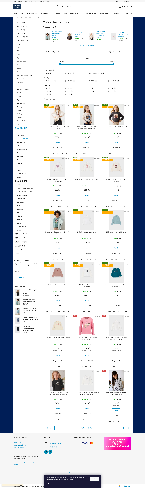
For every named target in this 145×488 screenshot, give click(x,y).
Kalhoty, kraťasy (22, 149)
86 (48, 88)
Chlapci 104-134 (21, 234)
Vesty (18, 86)
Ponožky (19, 107)
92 (69, 88)
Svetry (19, 65)
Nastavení (51, 484)
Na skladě (50, 70)
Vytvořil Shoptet (126, 486)
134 (48, 94)
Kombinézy (20, 82)
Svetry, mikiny (21, 142)
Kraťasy (19, 54)
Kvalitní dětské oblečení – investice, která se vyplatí (26, 463)
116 (70, 91)
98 (91, 88)
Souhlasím (94, 479)
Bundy (19, 72)
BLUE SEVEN (50, 81)
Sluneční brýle (21, 121)
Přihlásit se (20, 277)
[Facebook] (46, 452)
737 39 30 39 (52, 447)
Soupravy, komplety (23, 89)
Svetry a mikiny (21, 61)
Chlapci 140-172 (21, 238)
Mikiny (19, 68)
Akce (48, 73)
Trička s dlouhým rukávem (25, 188)
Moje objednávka (44, 1)
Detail (58, 142)
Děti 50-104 (20, 23)
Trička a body (21, 33)
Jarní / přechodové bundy (24, 75)
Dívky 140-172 (21, 181)
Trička (19, 132)
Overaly (19, 93)
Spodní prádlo (21, 103)
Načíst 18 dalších (87, 428)
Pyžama (19, 96)
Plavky (19, 110)
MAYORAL (115, 81)
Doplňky (19, 114)
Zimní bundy (20, 79)
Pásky (18, 124)
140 (70, 94)
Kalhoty (19, 47)
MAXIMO (92, 81)
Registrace (126, 1)
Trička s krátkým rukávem (24, 192)
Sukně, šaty (20, 146)
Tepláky (19, 58)
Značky (18, 254)
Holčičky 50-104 (22, 26)
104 (113, 88)
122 (91, 91)
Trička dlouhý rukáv (22, 37)
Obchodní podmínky (30, 1)
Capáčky (19, 117)
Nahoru (49, 428)
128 (113, 91)
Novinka (71, 73)
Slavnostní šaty (21, 242)
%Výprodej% (20, 246)
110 (48, 91)
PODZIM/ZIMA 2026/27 (96, 73)
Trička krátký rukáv (22, 40)
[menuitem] (19, 14)
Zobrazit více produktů (86, 45)
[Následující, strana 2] (124, 428)
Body (18, 44)
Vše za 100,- (20, 250)
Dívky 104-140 (21, 128)
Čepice (19, 100)
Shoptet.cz (72, 473)
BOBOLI (71, 81)
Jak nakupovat (18, 1)
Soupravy (20, 156)
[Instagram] (50, 452)
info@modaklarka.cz (54, 443)
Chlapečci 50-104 (22, 30)
